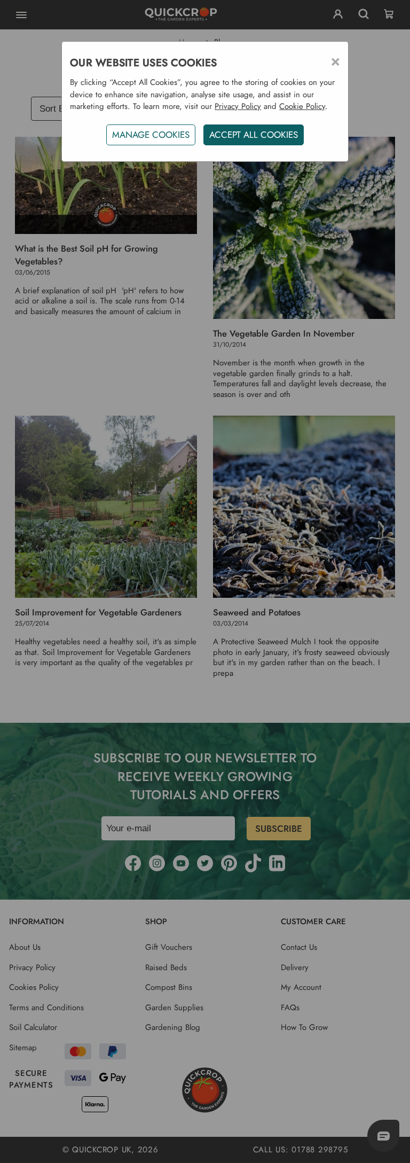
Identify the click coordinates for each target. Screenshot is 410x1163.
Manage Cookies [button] (151, 134)
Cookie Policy (302, 106)
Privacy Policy (238, 106)
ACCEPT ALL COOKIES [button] (253, 134)
